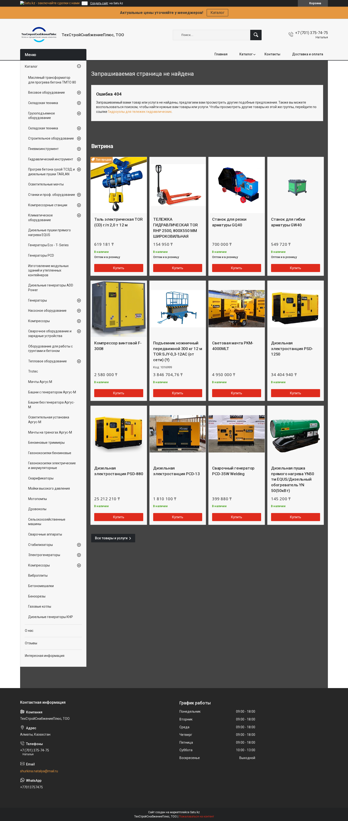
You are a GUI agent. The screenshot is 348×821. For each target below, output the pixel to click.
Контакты (272, 54)
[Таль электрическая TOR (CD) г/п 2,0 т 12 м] (119, 185)
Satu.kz (195, 812)
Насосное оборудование (47, 310)
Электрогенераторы (44, 555)
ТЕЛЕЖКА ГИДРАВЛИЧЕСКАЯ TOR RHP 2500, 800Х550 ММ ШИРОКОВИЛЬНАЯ (175, 227)
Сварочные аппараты (45, 534)
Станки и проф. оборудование (51, 195)
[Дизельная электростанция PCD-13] (178, 434)
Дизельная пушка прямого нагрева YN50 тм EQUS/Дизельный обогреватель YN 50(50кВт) (292, 479)
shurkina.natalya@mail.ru (39, 771)
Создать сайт (99, 3)
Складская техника (43, 103)
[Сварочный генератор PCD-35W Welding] (237, 434)
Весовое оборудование (46, 92)
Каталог (217, 12)
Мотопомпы (37, 499)
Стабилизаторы (40, 545)
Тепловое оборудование (47, 361)
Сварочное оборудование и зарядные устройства (49, 333)
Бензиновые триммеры (46, 442)
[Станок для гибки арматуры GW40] (296, 185)
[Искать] (256, 35)
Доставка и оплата (307, 54)
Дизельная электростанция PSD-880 (118, 471)
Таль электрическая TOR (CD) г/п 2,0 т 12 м (118, 222)
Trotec (33, 371)
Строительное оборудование (51, 138)
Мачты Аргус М (40, 382)
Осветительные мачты (46, 184)
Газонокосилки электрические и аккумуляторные (52, 465)
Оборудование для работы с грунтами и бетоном (50, 348)
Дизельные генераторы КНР (50, 617)
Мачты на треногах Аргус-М (50, 432)
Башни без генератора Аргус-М (51, 404)
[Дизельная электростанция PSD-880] (119, 434)
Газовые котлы (39, 606)
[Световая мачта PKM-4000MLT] (237, 309)
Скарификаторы (41, 478)
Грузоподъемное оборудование (41, 115)
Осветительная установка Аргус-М (48, 419)
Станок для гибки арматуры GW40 (288, 222)
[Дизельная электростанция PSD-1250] (296, 309)
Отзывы (31, 643)
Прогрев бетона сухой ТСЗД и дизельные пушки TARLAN (51, 171)
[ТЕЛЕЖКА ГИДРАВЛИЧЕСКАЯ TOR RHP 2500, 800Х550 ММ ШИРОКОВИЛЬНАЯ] (178, 185)
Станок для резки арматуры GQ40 (229, 222)
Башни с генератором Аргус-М (52, 392)
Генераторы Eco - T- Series (48, 245)
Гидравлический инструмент (50, 159)
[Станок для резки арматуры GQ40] (237, 185)
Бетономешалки (41, 586)
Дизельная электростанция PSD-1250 (292, 349)
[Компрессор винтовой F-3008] (119, 309)
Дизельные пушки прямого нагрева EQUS (49, 232)
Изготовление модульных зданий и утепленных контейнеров (48, 270)
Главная (221, 54)
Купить (118, 268)
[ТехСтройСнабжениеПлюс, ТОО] (39, 35)
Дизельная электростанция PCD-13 (176, 471)
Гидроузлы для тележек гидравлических (140, 112)
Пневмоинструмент (43, 149)
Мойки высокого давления (49, 488)
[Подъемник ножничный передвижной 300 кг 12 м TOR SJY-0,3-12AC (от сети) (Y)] (178, 309)
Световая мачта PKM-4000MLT (232, 346)
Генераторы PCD (41, 255)
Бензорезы (36, 596)
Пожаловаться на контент (196, 816)
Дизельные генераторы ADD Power (50, 287)
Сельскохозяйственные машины (46, 522)
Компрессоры (39, 321)
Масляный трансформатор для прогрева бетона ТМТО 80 (52, 80)
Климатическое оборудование (40, 217)
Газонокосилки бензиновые (49, 453)
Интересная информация (44, 656)
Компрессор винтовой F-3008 (118, 346)
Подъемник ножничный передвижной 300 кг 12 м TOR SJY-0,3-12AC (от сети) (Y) (177, 351)
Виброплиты (38, 575)
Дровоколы (37, 509)
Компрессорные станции (47, 205)
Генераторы (37, 300)
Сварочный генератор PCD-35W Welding (233, 471)
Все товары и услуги (111, 538)
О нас (29, 630)
